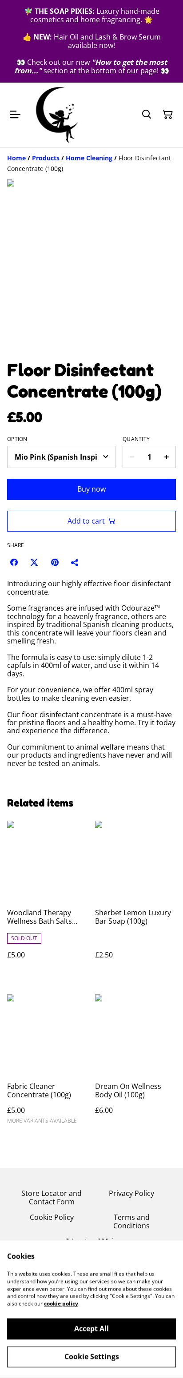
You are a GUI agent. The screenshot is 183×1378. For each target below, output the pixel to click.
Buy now (91, 489)
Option (17, 439)
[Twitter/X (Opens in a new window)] (34, 562)
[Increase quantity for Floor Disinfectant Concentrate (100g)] (167, 457)
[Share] (75, 562)
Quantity (136, 439)
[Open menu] (15, 114)
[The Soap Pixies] (57, 115)
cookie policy (61, 1303)
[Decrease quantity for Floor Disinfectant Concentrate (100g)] (132, 457)
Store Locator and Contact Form (51, 1197)
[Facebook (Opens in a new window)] (13, 562)
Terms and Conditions (131, 1221)
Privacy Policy (131, 1193)
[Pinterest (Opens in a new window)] (54, 562)
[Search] (146, 114)
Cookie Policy (52, 1217)
